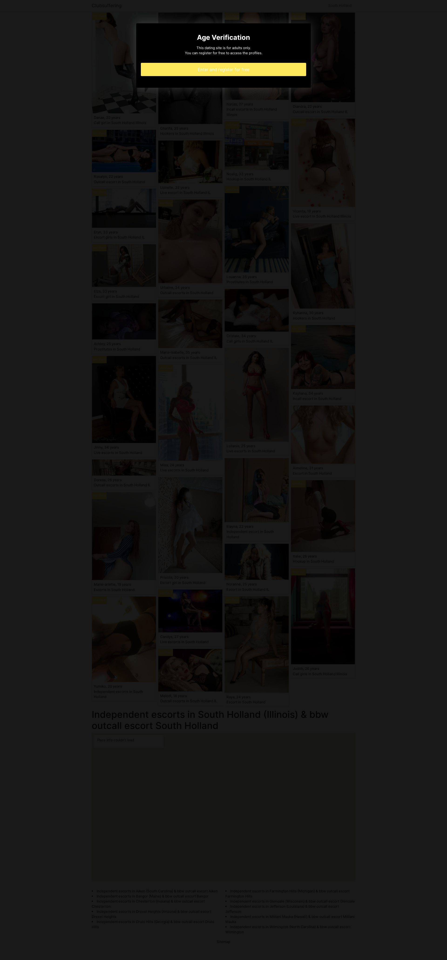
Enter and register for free (223, 69)
